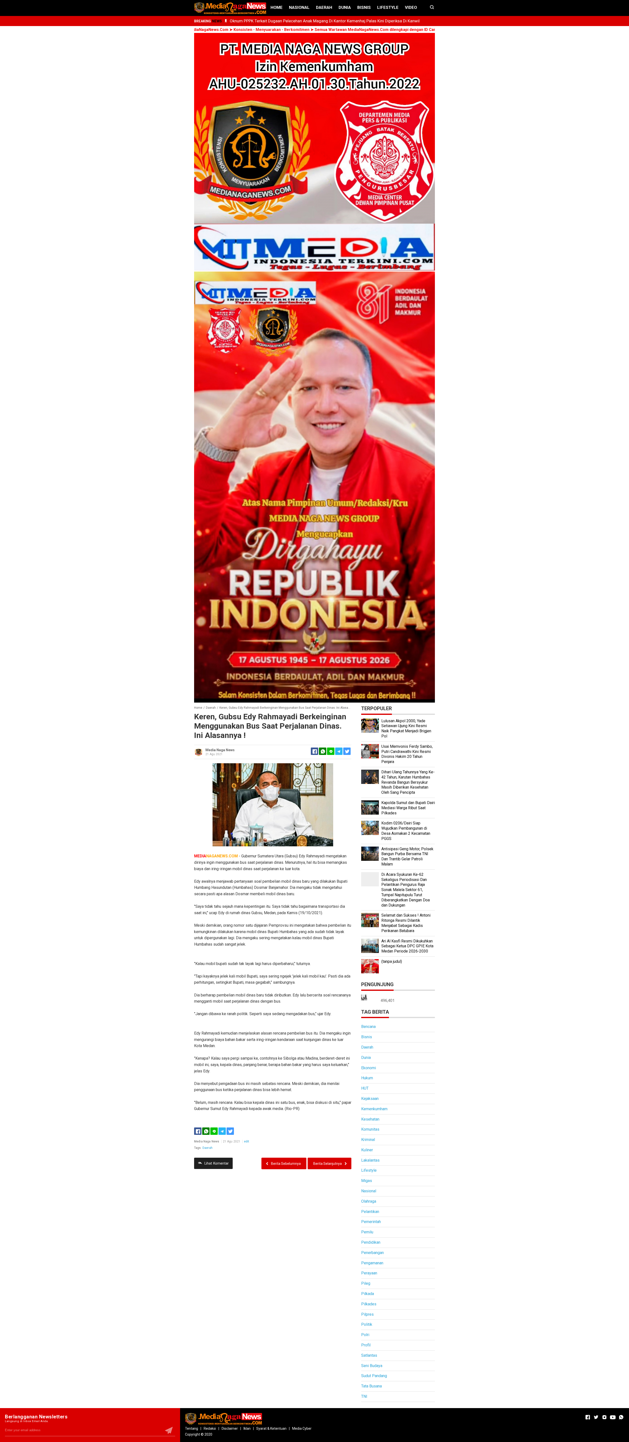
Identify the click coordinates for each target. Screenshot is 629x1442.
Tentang (191, 1428)
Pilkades (368, 1304)
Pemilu (367, 1232)
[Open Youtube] (613, 1417)
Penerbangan (372, 1252)
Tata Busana (371, 1386)
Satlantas (369, 1355)
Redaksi (210, 1428)
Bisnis (364, 7)
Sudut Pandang (374, 1375)
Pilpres (367, 1314)
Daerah (324, 7)
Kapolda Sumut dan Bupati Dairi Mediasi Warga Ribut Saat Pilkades (408, 807)
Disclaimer (230, 1428)
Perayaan (369, 1273)
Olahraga (368, 1201)
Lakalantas (370, 1160)
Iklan (247, 1428)
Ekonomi (368, 1068)
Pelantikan (370, 1211)
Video (411, 7)
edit (246, 1141)
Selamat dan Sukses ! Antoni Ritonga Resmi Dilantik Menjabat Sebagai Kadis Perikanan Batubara (405, 923)
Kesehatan (370, 1119)
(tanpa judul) (391, 961)
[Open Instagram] (604, 1417)
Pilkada (367, 1293)
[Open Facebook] (588, 1417)
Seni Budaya (371, 1365)
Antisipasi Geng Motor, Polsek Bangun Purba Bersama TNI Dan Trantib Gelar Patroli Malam (407, 856)
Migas (366, 1180)
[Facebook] (197, 1131)
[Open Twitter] (596, 1417)
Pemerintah (371, 1221)
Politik (366, 1324)
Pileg (365, 1283)
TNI (364, 1396)
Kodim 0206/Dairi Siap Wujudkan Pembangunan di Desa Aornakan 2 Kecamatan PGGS (405, 831)
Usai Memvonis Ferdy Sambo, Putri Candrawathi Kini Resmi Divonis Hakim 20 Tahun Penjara (407, 754)
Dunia (345, 7)
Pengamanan (372, 1263)
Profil (366, 1345)
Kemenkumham (374, 1109)
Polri (365, 1334)
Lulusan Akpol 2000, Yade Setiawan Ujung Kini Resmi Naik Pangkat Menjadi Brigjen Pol (406, 728)
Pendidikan (370, 1242)
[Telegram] (339, 751)
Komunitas (370, 1129)
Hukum (367, 1078)
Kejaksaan (370, 1098)
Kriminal (368, 1139)
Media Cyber (302, 1428)
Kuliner (367, 1150)
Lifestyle (388, 7)
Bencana (368, 1026)
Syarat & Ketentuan (271, 1428)
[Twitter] (230, 1131)
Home (277, 7)
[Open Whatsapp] (621, 1417)
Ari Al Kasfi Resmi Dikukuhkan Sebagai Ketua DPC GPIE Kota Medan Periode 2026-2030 (407, 946)
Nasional (299, 7)
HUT (365, 1088)
